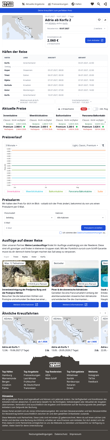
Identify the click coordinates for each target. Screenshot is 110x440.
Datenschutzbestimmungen (89, 232)
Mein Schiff (51, 378)
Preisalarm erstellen (93, 228)
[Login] (105, 4)
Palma (5, 388)
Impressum (75, 434)
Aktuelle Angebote (35, 4)
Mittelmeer (72, 375)
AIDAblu (52, 23)
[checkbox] (60, 233)
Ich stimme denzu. (84, 233)
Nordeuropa (73, 381)
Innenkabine (13, 191)
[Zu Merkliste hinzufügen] (99, 20)
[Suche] (98, 4)
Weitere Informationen (23, 304)
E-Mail (7, 222)
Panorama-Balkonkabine (80, 191)
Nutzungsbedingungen (40, 434)
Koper (7, 70)
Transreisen (30, 388)
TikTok (91, 378)
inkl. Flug (104, 109)
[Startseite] (8, 4)
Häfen (78, 4)
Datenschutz (61, 434)
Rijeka (7, 80)
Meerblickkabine (34, 191)
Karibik (70, 378)
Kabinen (59, 213)
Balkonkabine (56, 191)
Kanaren (71, 384)
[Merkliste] (92, 4)
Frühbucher (30, 381)
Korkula (8, 85)
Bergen (6, 381)
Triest (7, 75)
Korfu (65, 23)
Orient (70, 388)
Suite (100, 191)
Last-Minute (30, 378)
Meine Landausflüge (36, 245)
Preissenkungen (60, 4)
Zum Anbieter (93, 40)
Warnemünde (9, 378)
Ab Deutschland (32, 384)
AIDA (47, 375)
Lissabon (6, 384)
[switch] (96, 109)
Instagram (93, 375)
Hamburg (7, 375)
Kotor (7, 90)
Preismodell (9, 213)
